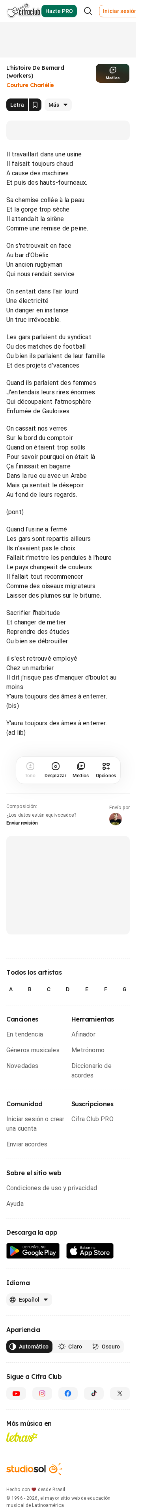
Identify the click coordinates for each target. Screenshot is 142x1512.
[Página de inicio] (23, 11)
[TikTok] (94, 1393)
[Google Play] (33, 1251)
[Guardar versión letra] (35, 104)
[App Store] (90, 1251)
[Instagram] (42, 1393)
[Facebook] (68, 1393)
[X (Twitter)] (120, 1393)
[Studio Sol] (34, 1469)
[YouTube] (16, 1393)
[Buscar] (88, 11)
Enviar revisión (22, 823)
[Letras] (21, 1437)
